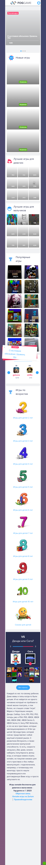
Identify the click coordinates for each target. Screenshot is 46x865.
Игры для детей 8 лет (23, 556)
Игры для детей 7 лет (23, 533)
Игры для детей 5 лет (23, 487)
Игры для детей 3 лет (23, 441)
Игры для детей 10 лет (23, 601)
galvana (16, 375)
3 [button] (25, 51)
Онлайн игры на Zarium (23, 796)
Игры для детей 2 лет (23, 418)
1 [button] (21, 51)
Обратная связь (23, 793)
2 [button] (23, 51)
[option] (23, 27)
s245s (29, 375)
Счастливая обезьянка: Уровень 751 (14, 354)
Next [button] (37, 372)
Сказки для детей (23, 625)
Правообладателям (23, 799)
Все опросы (23, 687)
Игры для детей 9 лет (23, 579)
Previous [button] (8, 372)
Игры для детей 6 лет (23, 510)
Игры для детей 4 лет (23, 464)
